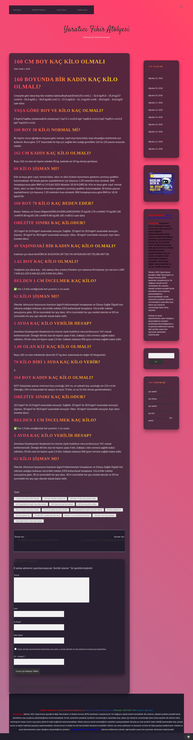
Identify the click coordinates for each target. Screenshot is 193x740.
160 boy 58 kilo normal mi (54, 499)
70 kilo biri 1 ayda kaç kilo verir (47, 515)
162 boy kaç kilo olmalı (87, 504)
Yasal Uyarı (61, 10)
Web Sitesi (18, 635)
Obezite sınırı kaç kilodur (104, 515)
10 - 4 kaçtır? (20, 656)
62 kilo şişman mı (23, 515)
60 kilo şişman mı (114, 510)
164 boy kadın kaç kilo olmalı (55, 510)
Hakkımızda (82, 10)
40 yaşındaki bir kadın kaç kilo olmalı (87, 510)
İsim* (16, 609)
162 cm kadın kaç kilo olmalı (27, 510)
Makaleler (25, 492)
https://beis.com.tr (45, 687)
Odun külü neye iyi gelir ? (158, 129)
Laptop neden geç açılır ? (158, 122)
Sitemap (79, 687)
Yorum (16, 575)
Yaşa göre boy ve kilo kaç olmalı (29, 521)
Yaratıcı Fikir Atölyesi (96, 29)
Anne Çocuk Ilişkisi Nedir (158, 418)
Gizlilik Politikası (39, 10)
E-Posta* (17, 622)
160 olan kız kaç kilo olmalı (62, 504)
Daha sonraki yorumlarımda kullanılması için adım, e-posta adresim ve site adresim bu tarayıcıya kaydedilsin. (61, 649)
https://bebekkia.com (25, 687)
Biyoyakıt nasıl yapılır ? (157, 107)
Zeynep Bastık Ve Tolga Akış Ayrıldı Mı (102, 540)
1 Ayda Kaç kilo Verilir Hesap (27, 499)
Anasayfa (17, 10)
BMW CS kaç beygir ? (157, 93)
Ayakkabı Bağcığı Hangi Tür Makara (38, 540)
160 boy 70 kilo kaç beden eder (83, 499)
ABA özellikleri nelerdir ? (158, 100)
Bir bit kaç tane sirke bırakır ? (160, 146)
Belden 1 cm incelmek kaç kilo (77, 515)
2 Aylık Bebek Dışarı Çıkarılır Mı (161, 403)
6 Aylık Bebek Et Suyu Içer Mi (160, 389)
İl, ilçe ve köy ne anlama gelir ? (161, 114)
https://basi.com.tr (64, 687)
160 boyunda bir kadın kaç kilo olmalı (31, 504)
